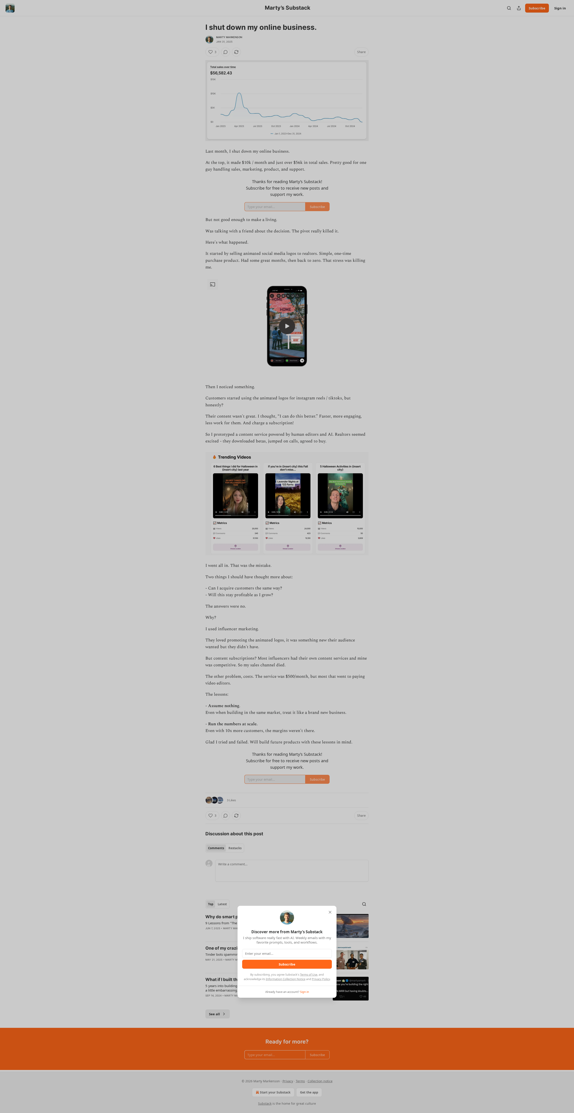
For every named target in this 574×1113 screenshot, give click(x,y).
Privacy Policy (321, 979)
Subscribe (287, 964)
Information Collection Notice (285, 979)
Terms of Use (308, 974)
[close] (330, 912)
